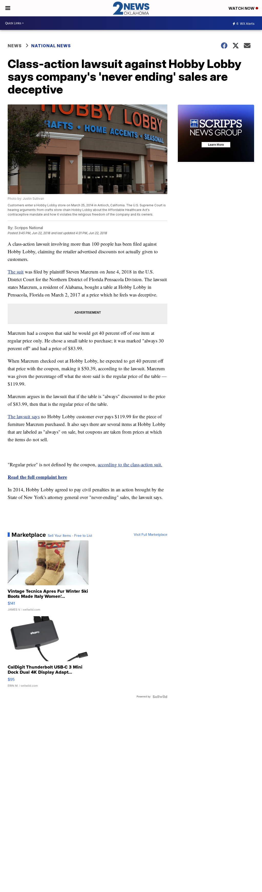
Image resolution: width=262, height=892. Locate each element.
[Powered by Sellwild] (159, 696)
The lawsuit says (24, 416)
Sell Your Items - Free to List (70, 536)
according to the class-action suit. (130, 464)
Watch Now (242, 8)
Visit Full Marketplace (150, 535)
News (15, 45)
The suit (16, 271)
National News (51, 45)
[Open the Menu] (8, 8)
